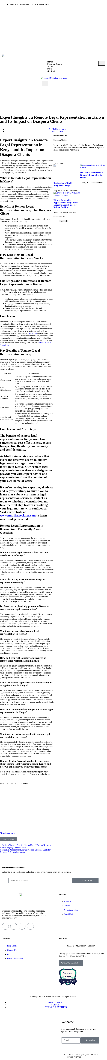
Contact (51, 71)
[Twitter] (64, 159)
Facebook (63, 221)
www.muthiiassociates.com (18, 515)
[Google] (71, 159)
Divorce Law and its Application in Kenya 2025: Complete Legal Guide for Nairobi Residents (66, 203)
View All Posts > (8, 839)
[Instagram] (78, 159)
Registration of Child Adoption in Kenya (63, 184)
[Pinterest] (85, 159)
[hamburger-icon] (101, 63)
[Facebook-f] (57, 159)
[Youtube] (30, 926)
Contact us (32, 333)
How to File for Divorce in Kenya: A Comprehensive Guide (91, 175)
